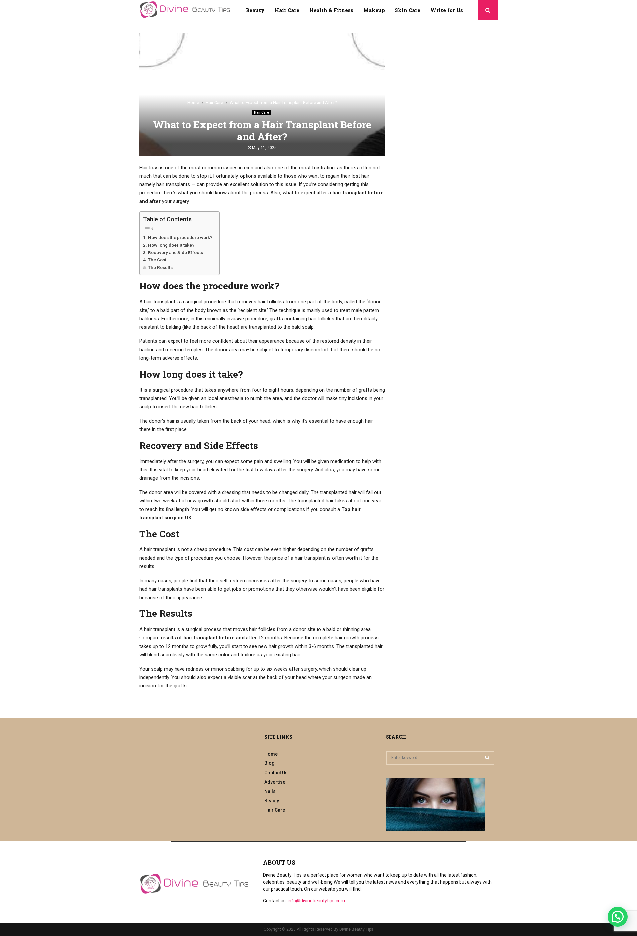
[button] (618, 917)
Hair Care (287, 10)
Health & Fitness (331, 10)
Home (271, 753)
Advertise (274, 782)
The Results (160, 267)
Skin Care (407, 10)
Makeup (374, 10)
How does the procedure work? (180, 237)
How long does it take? (171, 245)
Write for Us (446, 10)
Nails (270, 791)
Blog (269, 763)
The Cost (157, 259)
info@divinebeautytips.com (316, 900)
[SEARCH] (487, 757)
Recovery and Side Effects (175, 252)
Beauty (255, 10)
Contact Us (276, 772)
